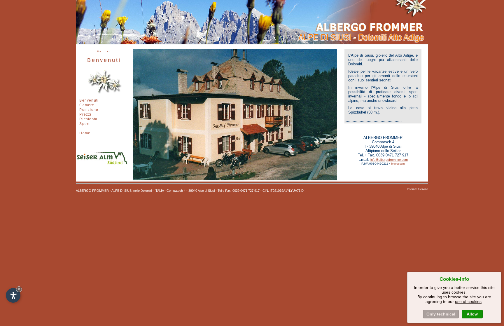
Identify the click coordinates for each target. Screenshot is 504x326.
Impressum (398, 163)
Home (84, 133)
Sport (84, 124)
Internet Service (417, 189)
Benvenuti (89, 100)
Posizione (88, 110)
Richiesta (88, 119)
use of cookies (468, 301)
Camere (86, 105)
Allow (472, 314)
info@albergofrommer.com (389, 159)
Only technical (440, 314)
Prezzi (85, 114)
